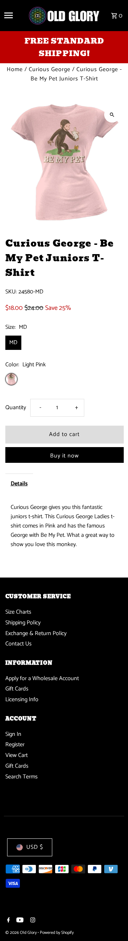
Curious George (49, 69)
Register (15, 744)
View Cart (16, 755)
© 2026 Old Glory (21, 932)
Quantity (15, 407)
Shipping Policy (23, 623)
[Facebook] (7, 921)
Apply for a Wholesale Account (42, 678)
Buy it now (64, 456)
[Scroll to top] (113, 922)
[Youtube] (19, 921)
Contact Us (18, 644)
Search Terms (21, 777)
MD (13, 342)
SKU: (11, 292)
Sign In (13, 734)
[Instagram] (31, 921)
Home (15, 69)
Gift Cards (16, 689)
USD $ (34, 847)
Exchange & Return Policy (35, 633)
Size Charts (18, 612)
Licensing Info (21, 699)
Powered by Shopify (57, 932)
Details (19, 484)
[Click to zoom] (112, 115)
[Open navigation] (13, 15)
